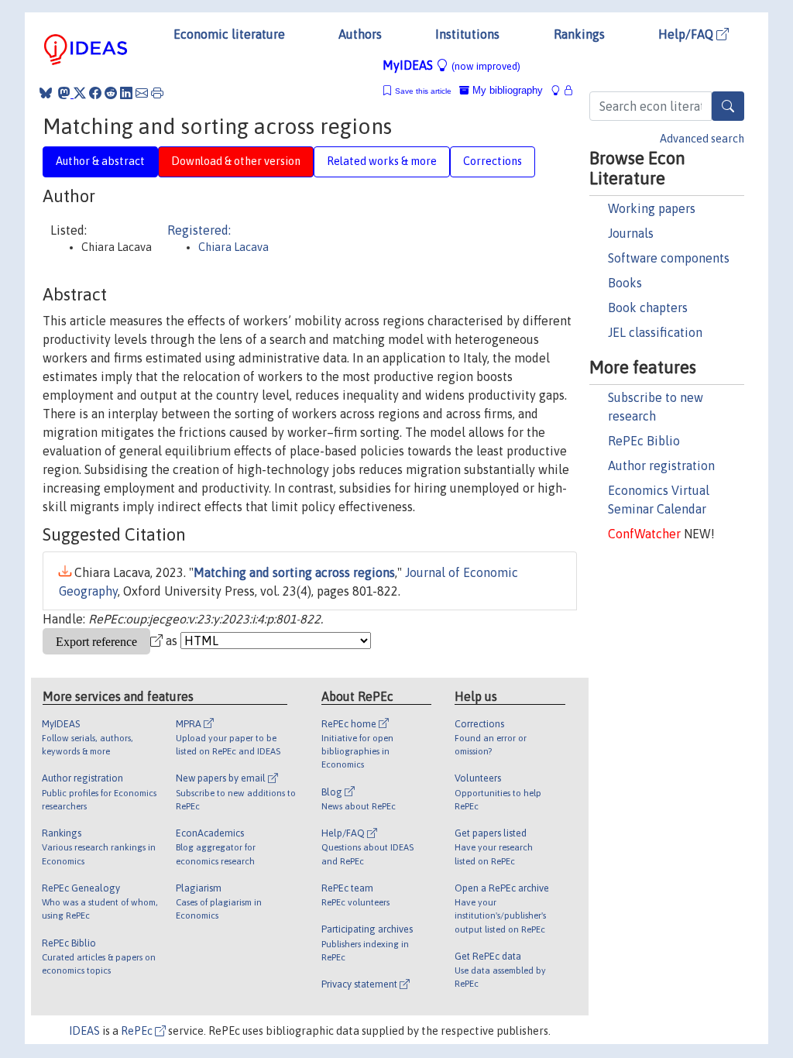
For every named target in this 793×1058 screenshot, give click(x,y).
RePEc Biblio (644, 441)
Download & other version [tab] (235, 161)
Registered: (199, 230)
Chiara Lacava (233, 247)
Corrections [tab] (492, 161)
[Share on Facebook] (95, 93)
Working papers (651, 208)
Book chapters (648, 307)
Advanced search (702, 138)
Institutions (467, 34)
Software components (668, 258)
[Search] (728, 106)
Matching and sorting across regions (294, 572)
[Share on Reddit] (111, 93)
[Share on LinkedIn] (126, 93)
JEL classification (655, 332)
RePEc (138, 1031)
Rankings (579, 34)
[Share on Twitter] (80, 93)
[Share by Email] (142, 93)
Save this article (423, 91)
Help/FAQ (687, 34)
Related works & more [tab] (382, 161)
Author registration (661, 465)
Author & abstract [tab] (100, 161)
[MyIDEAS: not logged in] (560, 90)
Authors (360, 34)
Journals (631, 233)
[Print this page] (157, 93)
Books (625, 283)
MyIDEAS (451, 65)
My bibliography (506, 90)
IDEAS (84, 1031)
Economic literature (229, 34)
